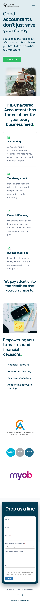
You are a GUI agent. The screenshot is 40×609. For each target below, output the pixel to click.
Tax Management (17, 178)
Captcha (8, 566)
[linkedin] (22, 595)
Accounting (14, 141)
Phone (8, 535)
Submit (9, 579)
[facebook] (18, 595)
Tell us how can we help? (14, 552)
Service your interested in (15, 544)
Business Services (17, 252)
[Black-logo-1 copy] (11, 3)
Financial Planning (17, 215)
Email (7, 527)
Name (7, 519)
